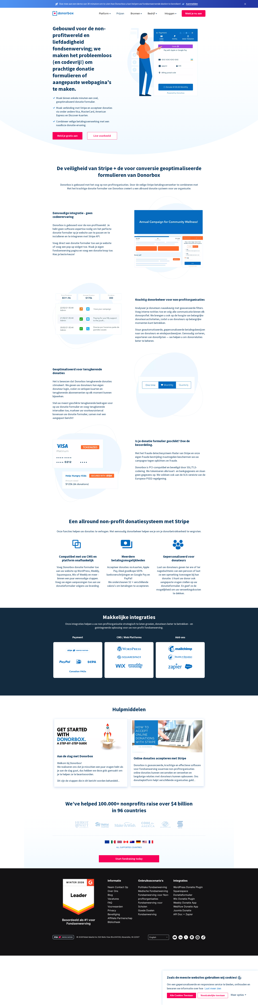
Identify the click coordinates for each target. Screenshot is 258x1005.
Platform (104, 13)
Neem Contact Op (118, 887)
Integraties (180, 880)
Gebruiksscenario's (150, 880)
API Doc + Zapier (183, 914)
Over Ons (113, 891)
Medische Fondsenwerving (153, 891)
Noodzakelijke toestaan (213, 995)
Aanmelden (192, 3)
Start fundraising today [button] (129, 858)
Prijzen (120, 13)
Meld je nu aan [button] (193, 13)
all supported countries (129, 847)
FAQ (110, 902)
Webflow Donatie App (185, 906)
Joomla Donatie (182, 910)
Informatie (114, 880)
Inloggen (169, 13)
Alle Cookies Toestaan (181, 995)
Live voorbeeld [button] (102, 135)
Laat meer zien (213, 988)
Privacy (112, 910)
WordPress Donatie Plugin (188, 887)
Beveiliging (114, 914)
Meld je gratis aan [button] (67, 135)
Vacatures (113, 898)
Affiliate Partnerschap (120, 918)
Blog (110, 894)
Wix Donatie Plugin (184, 898)
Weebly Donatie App (184, 902)
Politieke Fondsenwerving (152, 887)
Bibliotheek (114, 922)
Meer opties (237, 994)
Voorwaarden (115, 906)
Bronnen (135, 13)
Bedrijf (151, 13)
